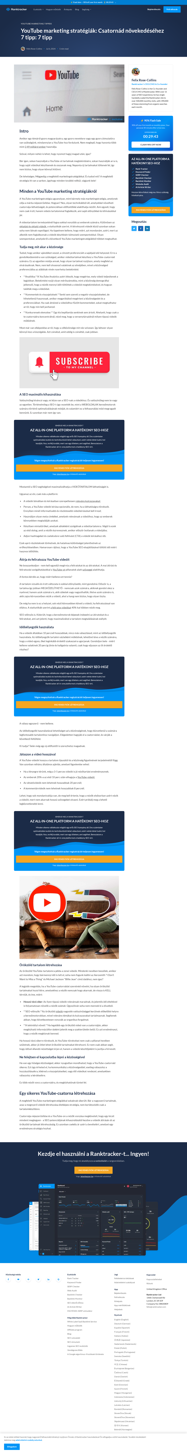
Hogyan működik (53, 9)
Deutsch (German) (122, 1323)
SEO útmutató (73, 1342)
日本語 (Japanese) (122, 1340)
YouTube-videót (85, 777)
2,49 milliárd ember (35, 146)
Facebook (8, 1279)
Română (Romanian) (123, 1409)
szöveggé (87, 569)
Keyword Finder (74, 1282)
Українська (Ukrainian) (124, 1421)
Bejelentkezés (153, 9)
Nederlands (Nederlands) (125, 1344)
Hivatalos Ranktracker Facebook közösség (28, 1279)
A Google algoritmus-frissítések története (85, 1354)
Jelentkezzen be (63, 474)
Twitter (38, 1279)
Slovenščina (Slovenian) (124, 1417)
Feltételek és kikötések (124, 1278)
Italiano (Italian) (121, 1336)
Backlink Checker (74, 1294)
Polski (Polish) (120, 1348)
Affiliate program (74, 1329)
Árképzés (68, 9)
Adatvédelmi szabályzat (124, 1282)
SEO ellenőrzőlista (75, 1302)
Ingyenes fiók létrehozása (69, 468)
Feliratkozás (172, 9)
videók (59, 1011)
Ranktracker (16, 9)
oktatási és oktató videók (32, 226)
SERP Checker (73, 1286)
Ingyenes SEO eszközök (77, 1346)
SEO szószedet (73, 1338)
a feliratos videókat (61, 607)
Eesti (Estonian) (121, 1384)
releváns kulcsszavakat (88, 501)
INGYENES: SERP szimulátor (79, 1311)
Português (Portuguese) (124, 1352)
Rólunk (150, 1283)
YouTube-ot (59, 569)
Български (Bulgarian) (124, 1368)
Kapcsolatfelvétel (154, 1279)
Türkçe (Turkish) (121, 1360)
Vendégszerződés (75, 1350)
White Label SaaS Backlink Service (82, 1321)
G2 (58, 1279)
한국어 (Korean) (121, 1425)
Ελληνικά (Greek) (122, 1380)
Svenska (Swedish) (122, 1356)
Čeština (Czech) (121, 1372)
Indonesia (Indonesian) (124, 1397)
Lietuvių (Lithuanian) (123, 1401)
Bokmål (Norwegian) (123, 1429)
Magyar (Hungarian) (123, 1393)
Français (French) (121, 1332)
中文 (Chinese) (120, 1364)
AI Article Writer (74, 1307)
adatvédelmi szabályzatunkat (29, 1440)
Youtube (18, 1279)
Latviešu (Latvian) (122, 1405)
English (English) (121, 1319)
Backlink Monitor (74, 1298)
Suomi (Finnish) (121, 1388)
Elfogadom (12, 1446)
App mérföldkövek (122, 1305)
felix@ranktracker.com (156, 1307)
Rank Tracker (73, 1278)
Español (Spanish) (122, 1327)
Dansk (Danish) (121, 1376)
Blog (77, 9)
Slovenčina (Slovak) (122, 1413)
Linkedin (48, 1279)
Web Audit (72, 1290)
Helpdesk (118, 1309)
